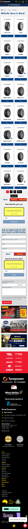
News (3, 486)
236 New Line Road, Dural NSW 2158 (15, 415)
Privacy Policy (5, 298)
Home (3, 10)
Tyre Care (4, 459)
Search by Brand (5, 457)
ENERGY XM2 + (20, 97)
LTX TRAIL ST (21, 162)
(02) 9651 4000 (8, 418)
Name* (4, 235)
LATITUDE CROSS (7, 119)
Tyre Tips (4, 461)
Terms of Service (14, 298)
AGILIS (20, 32)
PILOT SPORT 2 (7, 184)
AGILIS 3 (7, 54)
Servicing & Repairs (6, 473)
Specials (4, 478)
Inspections (4, 471)
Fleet (3, 484)
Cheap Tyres (4, 496)
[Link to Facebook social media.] (14, 526)
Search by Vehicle (6, 454)
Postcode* (4, 248)
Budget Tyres (5, 494)
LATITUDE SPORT (20, 119)
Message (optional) (6, 287)
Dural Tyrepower (15, 5)
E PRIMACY (7, 76)
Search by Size (5, 455)
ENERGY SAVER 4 (7, 97)
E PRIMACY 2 (21, 76)
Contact (4, 480)
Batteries (4, 470)
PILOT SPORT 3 (20, 184)
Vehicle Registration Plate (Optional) (8, 282)
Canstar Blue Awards (6, 492)
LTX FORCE (7, 162)
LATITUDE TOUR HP (21, 141)
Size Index (4, 491)
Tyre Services (5, 475)
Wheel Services (5, 477)
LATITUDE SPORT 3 (7, 141)
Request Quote (6, 302)
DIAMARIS (20, 54)
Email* (3, 244)
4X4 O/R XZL (7, 32)
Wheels (4, 462)
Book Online (5, 482)
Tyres (3, 452)
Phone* (9, 239)
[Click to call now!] (16, 1)
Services (4, 468)
